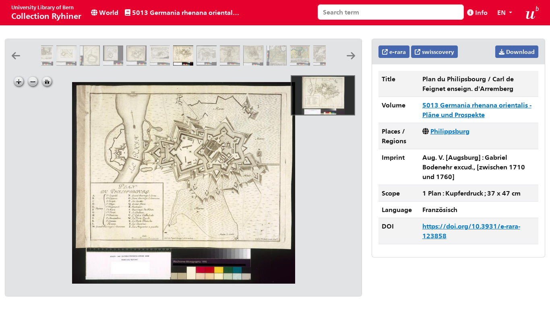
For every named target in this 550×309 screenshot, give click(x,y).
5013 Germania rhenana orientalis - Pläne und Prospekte (186, 12)
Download (520, 52)
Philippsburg (449, 131)
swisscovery (437, 52)
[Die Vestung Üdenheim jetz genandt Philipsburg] (138, 63)
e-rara (397, 52)
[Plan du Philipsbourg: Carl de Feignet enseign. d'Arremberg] (184, 63)
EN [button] (502, 12)
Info (480, 12)
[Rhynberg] (68, 63)
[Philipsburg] (114, 63)
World (107, 12)
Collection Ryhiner (46, 12)
